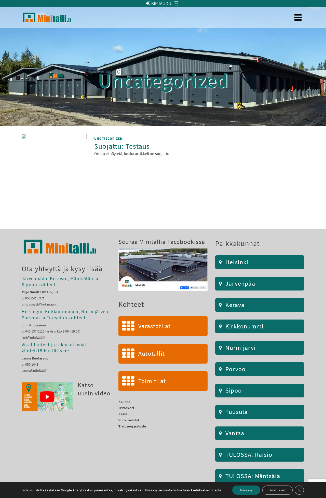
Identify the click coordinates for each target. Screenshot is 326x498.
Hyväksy (246, 490)
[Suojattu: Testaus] (54, 170)
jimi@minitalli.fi (33, 337)
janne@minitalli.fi (35, 370)
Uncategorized (108, 138)
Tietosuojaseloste (132, 426)
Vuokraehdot (128, 420)
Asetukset (277, 490)
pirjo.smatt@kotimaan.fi (40, 304)
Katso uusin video (94, 389)
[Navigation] (298, 17)
